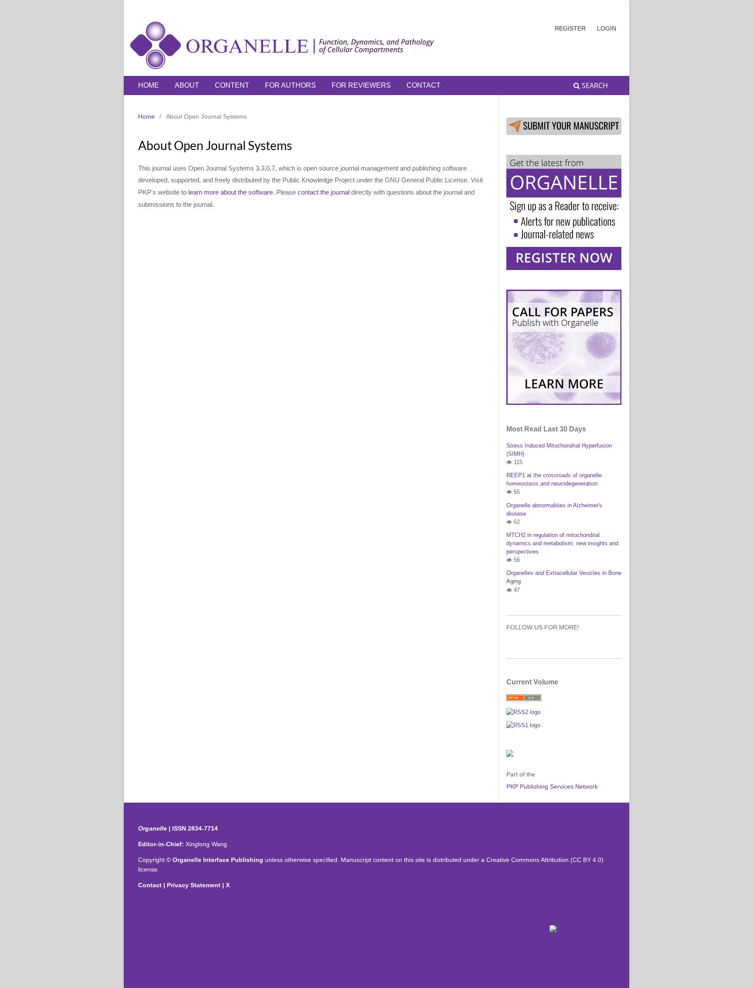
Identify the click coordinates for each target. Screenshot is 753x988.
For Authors (290, 85)
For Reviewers (361, 85)
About (187, 85)
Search (594, 85)
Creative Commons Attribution (527, 859)
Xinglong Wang (206, 844)
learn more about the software (230, 192)
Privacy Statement (194, 885)
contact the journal (323, 192)
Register (570, 28)
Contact (424, 85)
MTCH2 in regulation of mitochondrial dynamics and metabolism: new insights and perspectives (562, 543)
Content (232, 85)
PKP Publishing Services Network (552, 786)
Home (148, 85)
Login (606, 28)
